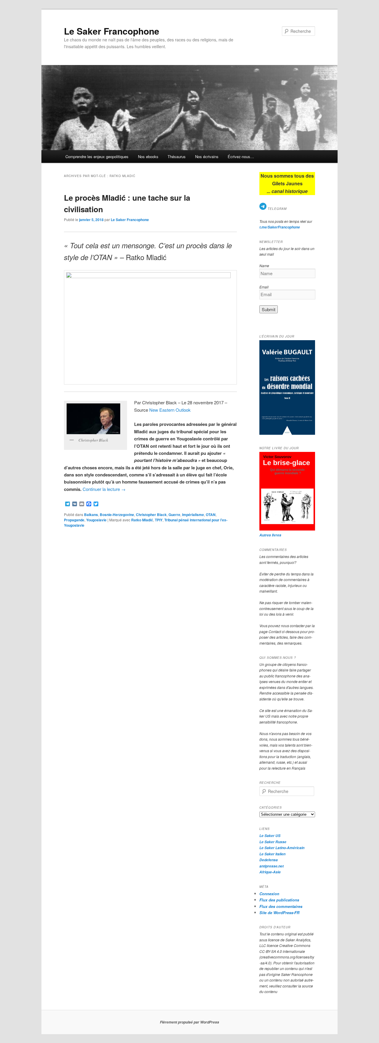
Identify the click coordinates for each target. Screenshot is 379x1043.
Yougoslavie (96, 520)
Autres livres (270, 535)
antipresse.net (271, 866)
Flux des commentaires (280, 906)
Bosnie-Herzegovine (117, 514)
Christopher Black (151, 514)
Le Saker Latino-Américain (281, 847)
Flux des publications (279, 900)
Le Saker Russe (272, 841)
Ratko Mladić (142, 520)
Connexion (269, 893)
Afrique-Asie (270, 872)
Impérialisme (193, 514)
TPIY (159, 520)
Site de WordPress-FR (279, 912)
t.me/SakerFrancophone (279, 227)
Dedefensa (268, 859)
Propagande (74, 520)
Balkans (91, 514)
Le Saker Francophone (111, 31)
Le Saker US (269, 835)
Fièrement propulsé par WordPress (189, 1022)
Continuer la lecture (104, 489)
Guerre (174, 514)
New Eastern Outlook (170, 410)
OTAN (211, 514)
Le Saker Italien (272, 854)
